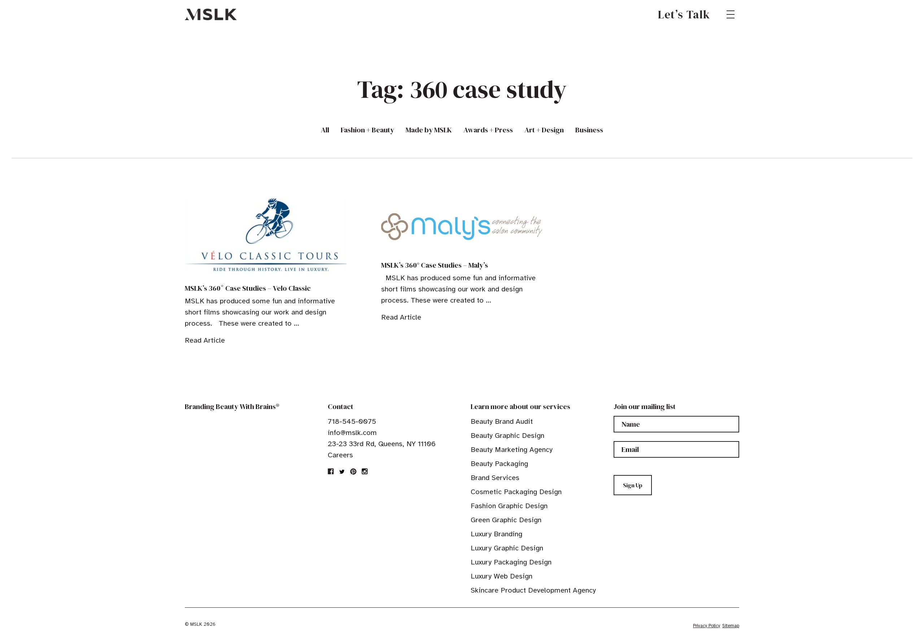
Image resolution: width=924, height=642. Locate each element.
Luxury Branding (496, 533)
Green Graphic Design (506, 519)
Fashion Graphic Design (509, 505)
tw (342, 471)
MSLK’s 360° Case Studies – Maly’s (434, 265)
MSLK (211, 14)
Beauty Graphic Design (507, 435)
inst (364, 471)
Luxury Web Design (501, 576)
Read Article (205, 340)
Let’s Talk (684, 14)
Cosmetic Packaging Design (516, 491)
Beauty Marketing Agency (512, 449)
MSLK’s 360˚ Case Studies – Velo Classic (248, 288)
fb (331, 471)
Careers (340, 454)
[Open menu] (730, 14)
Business (589, 130)
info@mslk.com (352, 432)
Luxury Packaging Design (511, 562)
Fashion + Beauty (367, 130)
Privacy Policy (706, 626)
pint (353, 471)
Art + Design (544, 130)
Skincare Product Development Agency (533, 590)
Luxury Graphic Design (507, 548)
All (325, 130)
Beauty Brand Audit (502, 421)
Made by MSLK (429, 130)
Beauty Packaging (499, 463)
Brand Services (495, 477)
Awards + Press (488, 130)
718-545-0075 (352, 421)
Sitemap (730, 626)
